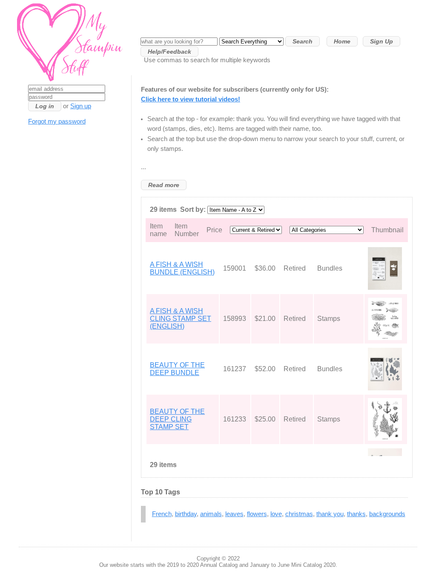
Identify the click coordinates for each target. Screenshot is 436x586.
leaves (234, 514)
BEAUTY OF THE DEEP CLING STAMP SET (177, 419)
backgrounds (387, 514)
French (162, 514)
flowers (257, 514)
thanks (356, 514)
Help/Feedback (169, 51)
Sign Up (381, 41)
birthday (186, 514)
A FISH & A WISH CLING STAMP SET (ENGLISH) (180, 318)
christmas (299, 514)
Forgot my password (57, 121)
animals (211, 514)
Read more (163, 185)
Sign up (80, 106)
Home (342, 41)
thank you (330, 514)
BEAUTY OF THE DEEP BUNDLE (177, 368)
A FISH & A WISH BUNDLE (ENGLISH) (182, 268)
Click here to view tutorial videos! (190, 99)
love (276, 514)
